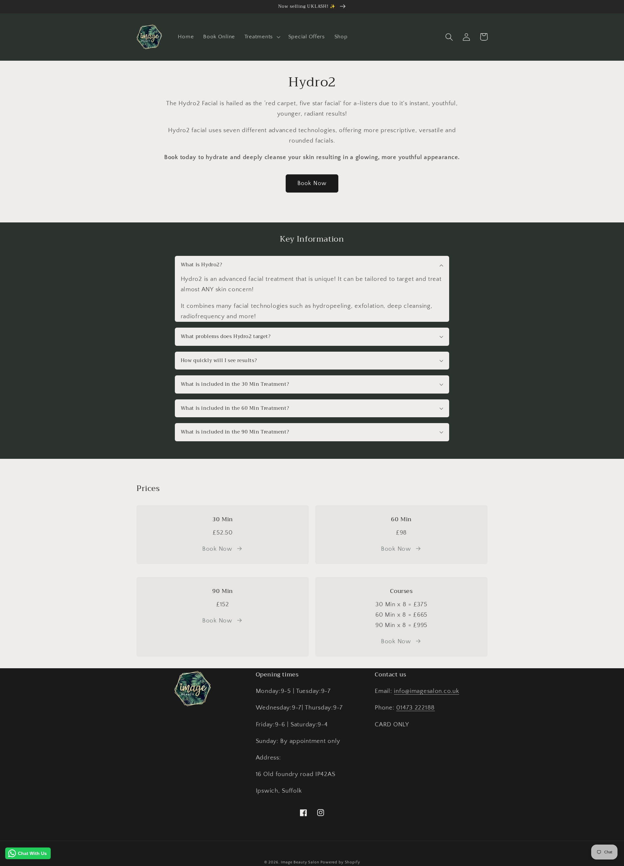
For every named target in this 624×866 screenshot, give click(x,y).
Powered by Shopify (340, 862)
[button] (261, 37)
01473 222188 (415, 707)
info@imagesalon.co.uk (426, 691)
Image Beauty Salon (300, 862)
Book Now (312, 183)
